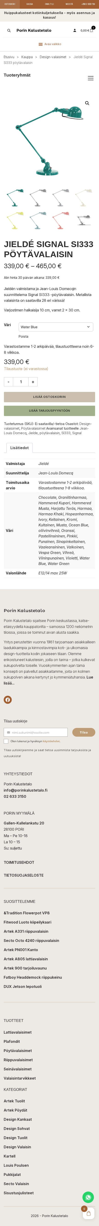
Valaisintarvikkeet (20, 1078)
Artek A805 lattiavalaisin (26, 959)
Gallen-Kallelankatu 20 (24, 823)
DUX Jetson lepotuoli (23, 986)
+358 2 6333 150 (88, 4)
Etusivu (9, 57)
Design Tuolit (15, 1137)
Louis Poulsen (16, 1165)
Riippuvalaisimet (18, 1060)
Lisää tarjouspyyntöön (49, 410)
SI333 (65, 433)
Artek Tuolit (14, 1101)
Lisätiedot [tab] (19, 447)
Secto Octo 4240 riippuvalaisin (31, 940)
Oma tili (49, 4)
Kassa (29, 4)
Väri (7, 325)
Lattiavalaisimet (18, 1032)
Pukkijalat (12, 1174)
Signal (77, 433)
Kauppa (27, 57)
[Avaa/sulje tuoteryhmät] (90, 78)
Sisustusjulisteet (19, 1193)
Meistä (69, 4)
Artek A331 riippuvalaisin (26, 931)
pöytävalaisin (50, 433)
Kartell (9, 1156)
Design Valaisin (17, 1147)
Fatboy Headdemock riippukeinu (33, 977)
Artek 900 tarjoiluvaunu (25, 968)
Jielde (33, 433)
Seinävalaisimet (18, 1069)
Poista (23, 336)
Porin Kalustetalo (34, 30)
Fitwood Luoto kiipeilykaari (27, 922)
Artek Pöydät (15, 1110)
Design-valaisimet (53, 57)
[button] (87, 103)
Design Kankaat (18, 1119)
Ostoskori (10, 4)
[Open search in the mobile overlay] (8, 30)
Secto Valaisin (16, 1183)
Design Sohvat (17, 1128)
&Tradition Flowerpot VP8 (27, 913)
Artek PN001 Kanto (21, 949)
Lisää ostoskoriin (49, 397)
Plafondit (12, 1041)
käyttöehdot (51, 741)
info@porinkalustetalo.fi (25, 790)
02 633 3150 (15, 796)
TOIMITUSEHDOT (19, 862)
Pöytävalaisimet (33, 428)
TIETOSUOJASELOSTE (24, 875)
